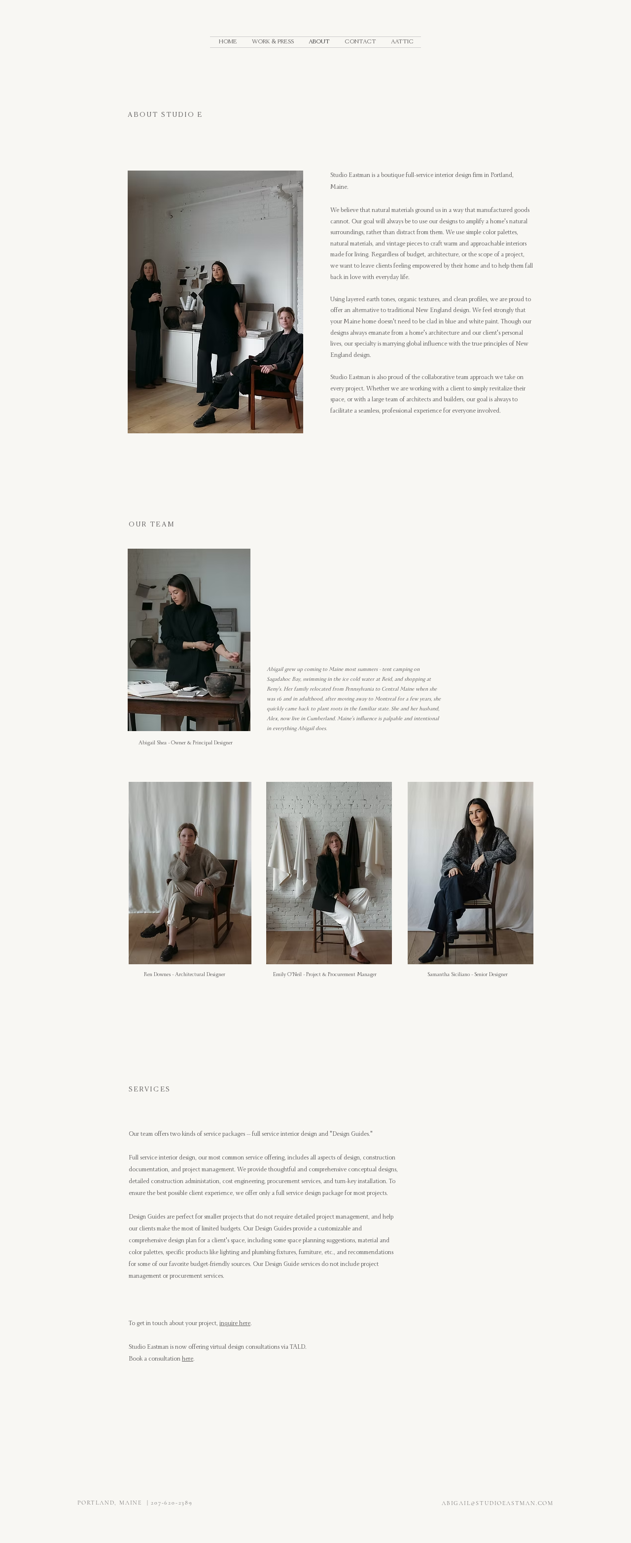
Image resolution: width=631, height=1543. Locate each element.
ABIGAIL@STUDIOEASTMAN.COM (498, 1503)
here (187, 1359)
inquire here (234, 1324)
